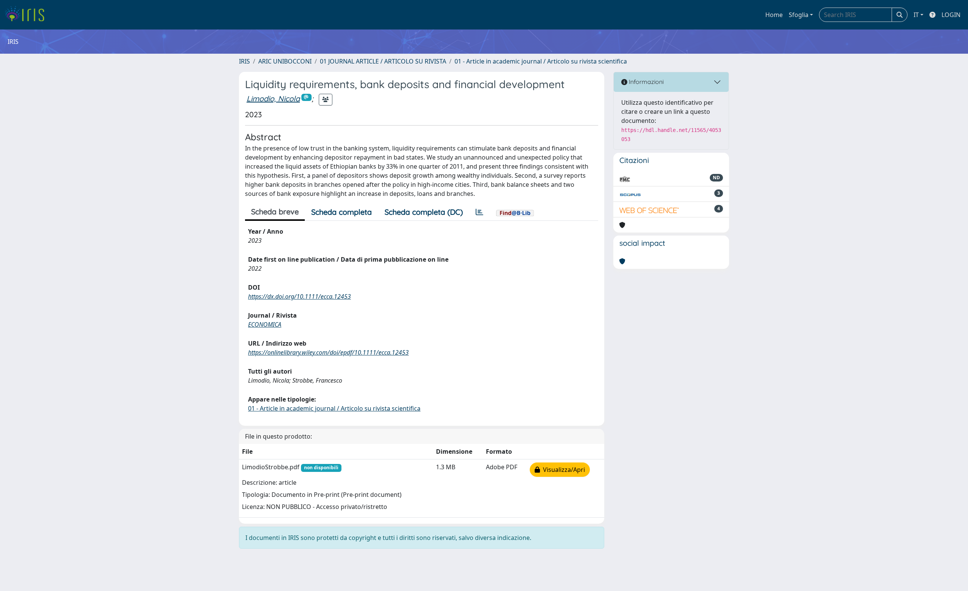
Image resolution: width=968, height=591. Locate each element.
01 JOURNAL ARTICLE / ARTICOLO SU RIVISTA (383, 61)
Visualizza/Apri (562, 469)
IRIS (244, 61)
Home (774, 15)
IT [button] (916, 15)
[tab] (479, 212)
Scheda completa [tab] (341, 212)
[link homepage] (27, 15)
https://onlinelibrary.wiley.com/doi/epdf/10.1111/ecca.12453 (328, 352)
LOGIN (951, 15)
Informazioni (645, 81)
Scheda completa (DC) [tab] (424, 212)
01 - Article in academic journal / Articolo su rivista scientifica (541, 61)
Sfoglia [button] (798, 15)
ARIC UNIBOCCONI (285, 61)
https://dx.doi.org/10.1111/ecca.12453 (299, 296)
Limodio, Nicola (273, 98)
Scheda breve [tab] (275, 211)
